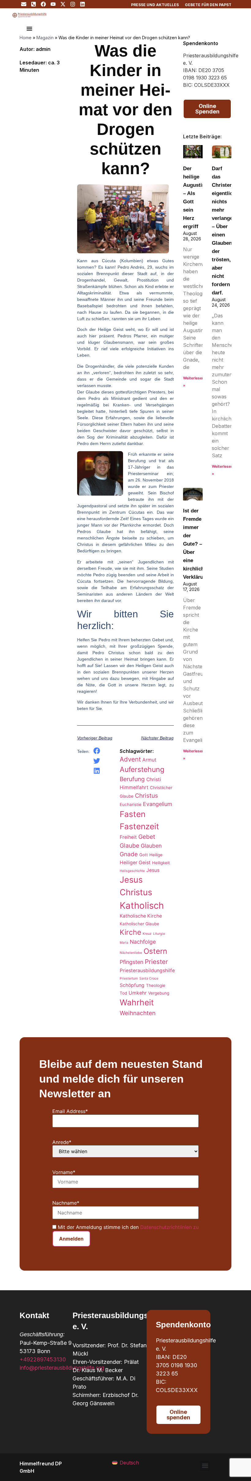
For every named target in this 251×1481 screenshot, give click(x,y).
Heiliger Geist (135, 862)
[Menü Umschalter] (29, 28)
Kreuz (147, 934)
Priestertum (129, 978)
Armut (149, 760)
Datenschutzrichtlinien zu (169, 1227)
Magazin (45, 37)
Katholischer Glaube (139, 923)
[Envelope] (24, 4)
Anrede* (61, 1142)
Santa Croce (148, 978)
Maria (124, 943)
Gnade (129, 854)
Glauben (151, 845)
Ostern (155, 951)
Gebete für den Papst (208, 4)
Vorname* (63, 1172)
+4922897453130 (43, 1359)
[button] (96, 750)
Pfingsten (131, 962)
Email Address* (70, 1111)
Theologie (155, 985)
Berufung (132, 779)
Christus (146, 795)
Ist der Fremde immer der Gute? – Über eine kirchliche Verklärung (196, 544)
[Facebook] (43, 4)
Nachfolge (143, 941)
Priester (156, 961)
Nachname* (65, 1202)
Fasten (132, 814)
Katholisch (142, 905)
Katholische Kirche (141, 916)
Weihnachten (137, 1013)
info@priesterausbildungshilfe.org (62, 1367)
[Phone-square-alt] (33, 4)
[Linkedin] (82, 4)
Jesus (152, 870)
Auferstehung (142, 769)
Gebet (146, 836)
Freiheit (128, 837)
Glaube (129, 845)
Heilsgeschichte (132, 871)
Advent (130, 759)
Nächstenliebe (131, 953)
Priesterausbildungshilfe (147, 970)
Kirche (130, 932)
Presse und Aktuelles (155, 4)
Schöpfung (132, 985)
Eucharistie (130, 804)
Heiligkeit (161, 862)
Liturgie (159, 934)
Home (26, 37)
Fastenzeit (139, 826)
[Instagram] (73, 4)
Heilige (156, 854)
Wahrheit (137, 1002)
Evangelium (157, 804)
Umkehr (138, 993)
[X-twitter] (63, 4)
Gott (143, 854)
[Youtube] (53, 4)
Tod (123, 993)
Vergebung (158, 993)
